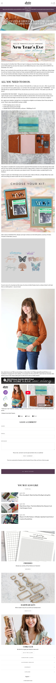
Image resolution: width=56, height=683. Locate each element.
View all (28, 488)
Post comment (28, 455)
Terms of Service (42, 460)
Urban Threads (16, 75)
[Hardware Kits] (28, 588)
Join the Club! (28, 652)
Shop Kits (28, 610)
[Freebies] (28, 546)
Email (3, 433)
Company (28, 667)
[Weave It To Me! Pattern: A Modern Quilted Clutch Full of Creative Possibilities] (9, 519)
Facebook (3, 373)
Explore (27, 671)
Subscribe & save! (28, 657)
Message (4, 441)
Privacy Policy (33, 460)
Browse (28, 569)
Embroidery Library (27, 75)
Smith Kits (29, 86)
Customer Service (27, 662)
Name (3, 426)
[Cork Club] (28, 630)
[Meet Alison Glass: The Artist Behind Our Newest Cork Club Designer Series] (9, 508)
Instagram (10, 373)
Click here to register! (45, 97)
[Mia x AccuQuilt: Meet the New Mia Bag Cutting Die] (9, 497)
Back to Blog (29, 471)
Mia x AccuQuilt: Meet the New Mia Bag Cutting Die (34, 495)
